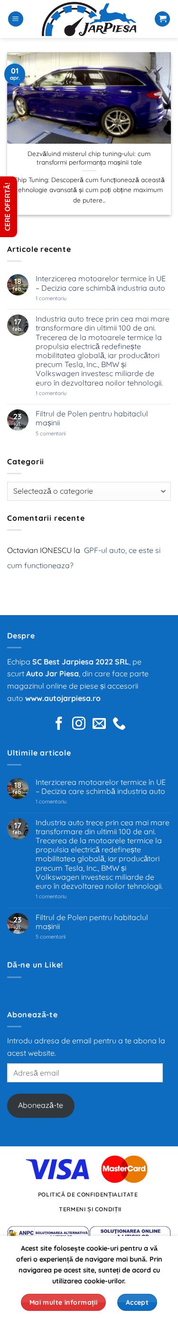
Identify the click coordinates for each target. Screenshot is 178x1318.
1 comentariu (65, 298)
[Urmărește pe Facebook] (59, 724)
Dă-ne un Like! (35, 964)
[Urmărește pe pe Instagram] (78, 724)
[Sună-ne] (119, 724)
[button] (15, 19)
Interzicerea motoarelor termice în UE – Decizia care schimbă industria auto (101, 283)
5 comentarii (62, 434)
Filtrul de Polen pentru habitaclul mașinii (92, 418)
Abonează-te (40, 1105)
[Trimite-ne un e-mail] (99, 724)
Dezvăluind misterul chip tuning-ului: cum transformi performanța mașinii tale (89, 157)
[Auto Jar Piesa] (89, 19)
